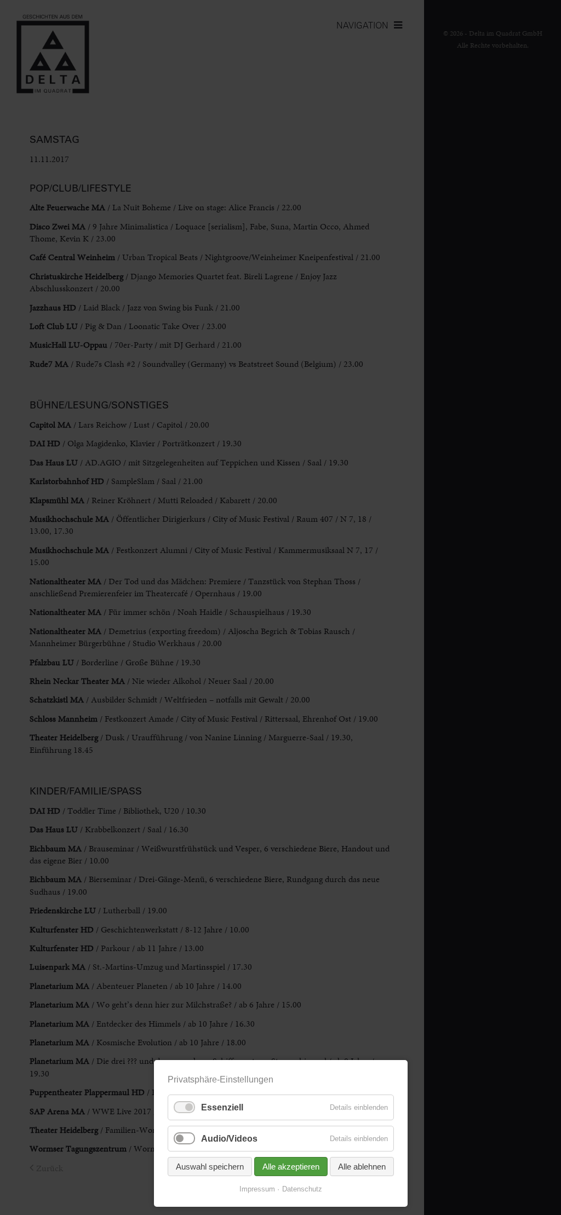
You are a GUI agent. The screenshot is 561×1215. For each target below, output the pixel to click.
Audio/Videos (229, 1138)
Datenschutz (302, 1189)
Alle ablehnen (362, 1166)
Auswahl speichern (210, 1166)
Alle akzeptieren (290, 1166)
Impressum (257, 1189)
